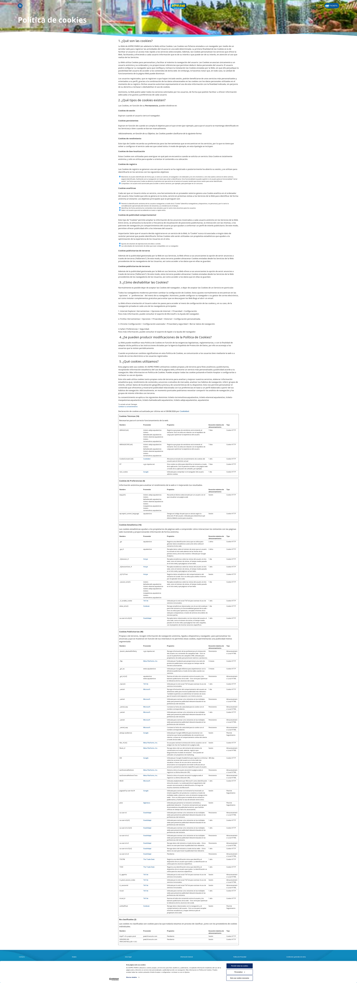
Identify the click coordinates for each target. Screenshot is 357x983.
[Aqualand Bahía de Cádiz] (178, 6)
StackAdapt (147, 618)
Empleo (74, 957)
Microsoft (146, 689)
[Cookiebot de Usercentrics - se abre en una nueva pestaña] (114, 979)
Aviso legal (128, 957)
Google (145, 472)
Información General (186, 957)
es (317, 5)
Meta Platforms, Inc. (150, 661)
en (321, 5)
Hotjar (145, 559)
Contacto (22, 957)
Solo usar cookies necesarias (239, 978)
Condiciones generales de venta (296, 957)
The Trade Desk (149, 859)
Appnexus (146, 803)
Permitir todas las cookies (239, 966)
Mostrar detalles (131, 977)
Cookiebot (184, 411)
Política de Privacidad (239, 957)
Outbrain (146, 606)
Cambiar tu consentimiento (128, 407)
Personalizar (238, 972)
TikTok (145, 601)
